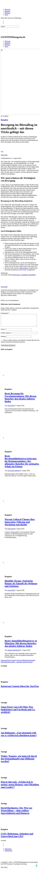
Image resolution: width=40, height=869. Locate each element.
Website (3, 336)
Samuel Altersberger (14, 650)
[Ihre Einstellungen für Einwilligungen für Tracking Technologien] (36, 865)
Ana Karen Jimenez (13, 470)
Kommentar (5, 313)
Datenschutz (8, 850)
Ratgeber (7, 11)
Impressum (8, 849)
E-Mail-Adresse (6, 333)
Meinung (7, 13)
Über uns (7, 9)
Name (3, 329)
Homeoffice (32, 275)
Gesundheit (24, 275)
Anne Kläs (4, 155)
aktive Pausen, (24, 268)
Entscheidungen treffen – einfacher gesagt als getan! (17, 662)
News (6, 15)
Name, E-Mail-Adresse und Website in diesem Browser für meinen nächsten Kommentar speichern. (20, 341)
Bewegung (16, 275)
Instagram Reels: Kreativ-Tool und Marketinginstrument (18, 660)
